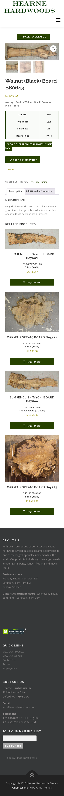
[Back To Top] (32, 775)
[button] (53, 48)
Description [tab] (16, 191)
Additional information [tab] (39, 191)
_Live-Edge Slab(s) (38, 181)
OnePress (17, 787)
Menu (58, 20)
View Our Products (13, 651)
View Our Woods (12, 655)
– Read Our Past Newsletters (20, 757)
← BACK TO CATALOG (33, 36)
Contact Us (9, 660)
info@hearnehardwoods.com (19, 707)
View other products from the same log (28, 146)
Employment (10, 668)
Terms (6, 664)
